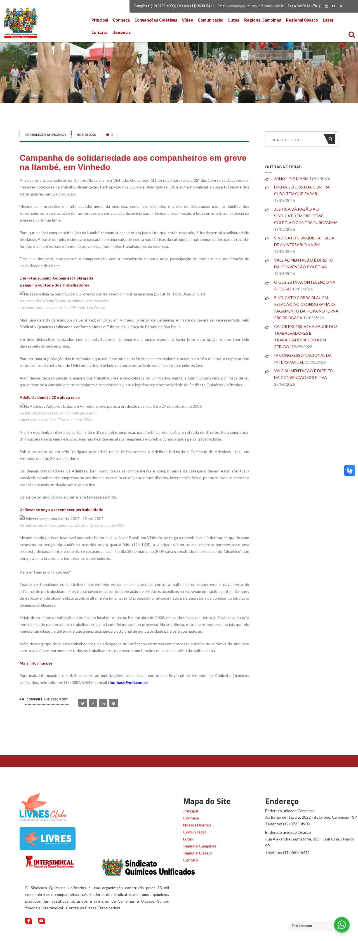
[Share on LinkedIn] (103, 703)
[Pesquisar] (332, 139)
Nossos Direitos (197, 825)
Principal (99, 20)
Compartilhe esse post (47, 699)
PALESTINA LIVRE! (291, 178)
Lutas (233, 20)
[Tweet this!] (82, 703)
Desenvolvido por (304, 935)
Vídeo (187, 20)
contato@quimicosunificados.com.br (256, 6)
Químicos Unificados (48, 134)
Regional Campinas (262, 20)
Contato (99, 32)
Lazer (328, 20)
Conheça (121, 20)
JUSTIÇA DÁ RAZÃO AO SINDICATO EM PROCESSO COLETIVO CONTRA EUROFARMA (306, 216)
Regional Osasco (302, 20)
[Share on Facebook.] (93, 703)
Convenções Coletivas (156, 20)
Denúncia (121, 32)
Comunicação (210, 20)
